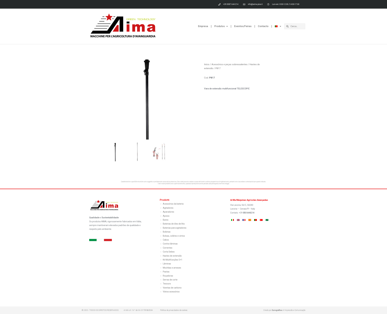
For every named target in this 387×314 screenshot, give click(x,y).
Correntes (167, 248)
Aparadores (168, 212)
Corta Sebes (169, 252)
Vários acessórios (171, 291)
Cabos (166, 240)
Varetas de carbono (172, 287)
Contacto (263, 26)
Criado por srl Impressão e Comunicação (284, 310)
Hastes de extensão (172, 256)
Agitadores (168, 208)
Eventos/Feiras (243, 26)
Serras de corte (170, 279)
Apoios (166, 216)
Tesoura (167, 283)
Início (206, 64)
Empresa (203, 26)
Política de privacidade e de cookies (173, 310)
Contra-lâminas (170, 243)
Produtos (219, 26)
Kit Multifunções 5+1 (172, 260)
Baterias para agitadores (174, 228)
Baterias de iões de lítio (174, 224)
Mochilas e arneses (172, 268)
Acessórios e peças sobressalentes (229, 64)
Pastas (166, 271)
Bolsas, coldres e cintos (174, 236)
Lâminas (167, 263)
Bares (165, 220)
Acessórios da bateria (173, 204)
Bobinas (167, 232)
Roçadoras (168, 276)
